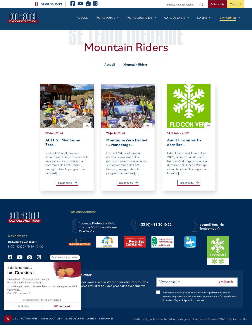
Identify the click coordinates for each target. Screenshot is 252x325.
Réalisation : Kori (238, 319)
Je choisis (23, 306)
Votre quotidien (139, 17)
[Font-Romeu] (24, 19)
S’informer (228, 17)
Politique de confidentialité (150, 319)
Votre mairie (105, 17)
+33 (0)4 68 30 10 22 (155, 225)
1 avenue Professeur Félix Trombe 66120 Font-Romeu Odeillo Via (98, 227)
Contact (235, 4)
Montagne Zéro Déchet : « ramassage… (127, 142)
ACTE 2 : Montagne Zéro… (62, 142)
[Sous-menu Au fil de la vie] (188, 17)
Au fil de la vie (174, 17)
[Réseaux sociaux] (12, 257)
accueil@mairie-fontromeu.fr (212, 227)
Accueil (82, 17)
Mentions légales (179, 319)
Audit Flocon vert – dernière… (184, 142)
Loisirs (202, 17)
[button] (7, 318)
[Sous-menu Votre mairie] (118, 17)
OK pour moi (62, 306)
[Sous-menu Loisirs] (210, 17)
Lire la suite (65, 182)
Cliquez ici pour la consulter (188, 300)
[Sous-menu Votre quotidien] (155, 17)
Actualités (217, 4)
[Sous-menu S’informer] (239, 17)
